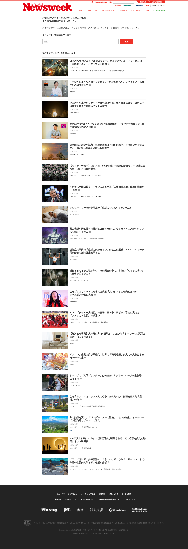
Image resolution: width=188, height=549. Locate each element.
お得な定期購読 (157, 2)
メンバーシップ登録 (88, 494)
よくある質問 (126, 494)
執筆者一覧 (127, 5)
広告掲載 (102, 494)
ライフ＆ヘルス (136, 10)
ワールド (81, 10)
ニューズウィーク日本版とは (67, 494)
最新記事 (118, 5)
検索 (126, 41)
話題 (147, 10)
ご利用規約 (57, 499)
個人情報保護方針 (87, 499)
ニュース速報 (138, 5)
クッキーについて (71, 499)
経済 (89, 10)
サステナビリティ (159, 10)
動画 (147, 5)
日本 (96, 10)
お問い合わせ (113, 494)
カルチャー (123, 10)
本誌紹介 (143, 2)
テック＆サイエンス (109, 10)
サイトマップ (130, 499)
